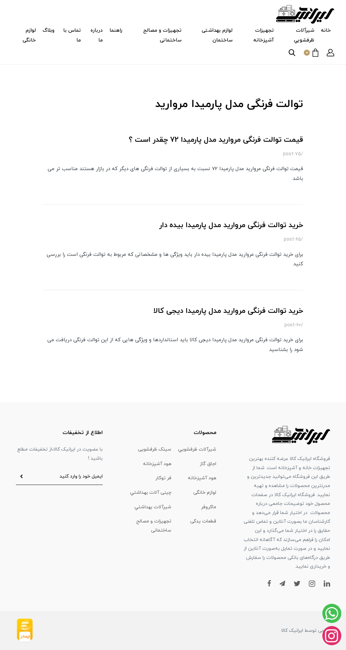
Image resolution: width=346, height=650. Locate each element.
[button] (330, 52)
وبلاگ (48, 30)
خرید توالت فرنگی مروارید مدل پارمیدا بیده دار (231, 225)
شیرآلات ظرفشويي (304, 35)
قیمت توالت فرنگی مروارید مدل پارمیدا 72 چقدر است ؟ (216, 140)
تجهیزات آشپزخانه (263, 35)
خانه (326, 30)
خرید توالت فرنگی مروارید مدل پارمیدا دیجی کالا (228, 311)
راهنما (115, 30)
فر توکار (163, 478)
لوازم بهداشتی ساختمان (217, 35)
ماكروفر (208, 507)
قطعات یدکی (203, 521)
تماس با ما (72, 35)
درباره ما (97, 35)
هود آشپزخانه (157, 464)
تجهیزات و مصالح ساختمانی (162, 35)
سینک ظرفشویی (154, 449)
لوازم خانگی (29, 35)
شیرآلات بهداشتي (152, 507)
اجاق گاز (208, 464)
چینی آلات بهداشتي (150, 492)
